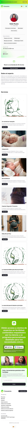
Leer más (5, 127)
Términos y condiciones (6, 405)
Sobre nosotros (4, 402)
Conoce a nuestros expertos (7, 410)
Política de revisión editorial (7, 408)
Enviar (14, 384)
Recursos (3, 397)
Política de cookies (5, 407)
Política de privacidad (6, 403)
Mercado (3, 398)
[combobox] (22, 6)
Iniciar (24, 2)
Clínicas (3, 400)
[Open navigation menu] (26, 6)
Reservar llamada (14, 68)
